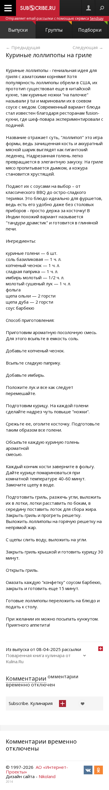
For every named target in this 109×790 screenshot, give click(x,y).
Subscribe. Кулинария (31, 703)
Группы (53, 30)
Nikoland (47, 776)
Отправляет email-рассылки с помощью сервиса (54, 18)
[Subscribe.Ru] (38, 8)
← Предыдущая (23, 47)
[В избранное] (81, 703)
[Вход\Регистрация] (88, 8)
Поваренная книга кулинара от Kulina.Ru (38, 658)
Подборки (89, 30)
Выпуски (18, 30)
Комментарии (26, 678)
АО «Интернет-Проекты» (37, 769)
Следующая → (88, 47)
